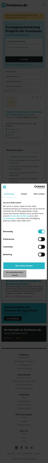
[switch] (41, 240)
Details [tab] (24, 194)
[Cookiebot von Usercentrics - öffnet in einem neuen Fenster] (34, 187)
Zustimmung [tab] (9, 194)
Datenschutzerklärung (20, 216)
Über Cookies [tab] (39, 194)
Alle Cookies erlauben (24, 266)
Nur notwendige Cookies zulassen (14, 273)
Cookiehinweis (9, 218)
